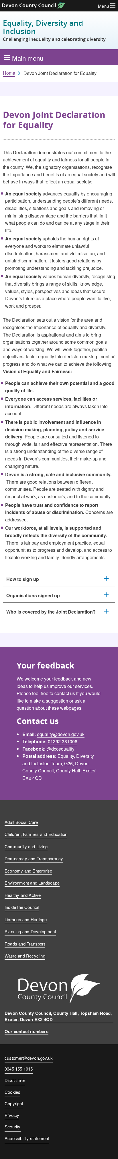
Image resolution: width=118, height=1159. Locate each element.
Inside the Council (22, 907)
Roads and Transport (25, 944)
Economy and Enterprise (28, 871)
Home (9, 73)
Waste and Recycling (25, 956)
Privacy (12, 1115)
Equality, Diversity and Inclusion (54, 30)
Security (13, 1127)
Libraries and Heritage (26, 919)
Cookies (12, 1092)
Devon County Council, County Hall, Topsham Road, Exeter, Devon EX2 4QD (58, 1016)
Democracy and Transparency (34, 858)
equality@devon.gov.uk (60, 734)
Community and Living (26, 846)
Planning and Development (30, 931)
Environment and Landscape (32, 883)
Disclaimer (15, 1080)
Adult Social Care (21, 822)
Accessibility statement (27, 1138)
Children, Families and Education (36, 834)
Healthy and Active (23, 895)
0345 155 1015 (19, 1069)
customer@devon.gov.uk (29, 1058)
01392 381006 (62, 741)
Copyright (14, 1103)
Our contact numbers (26, 1031)
